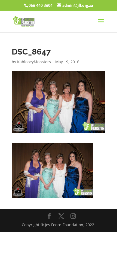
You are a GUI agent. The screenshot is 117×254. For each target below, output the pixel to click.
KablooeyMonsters (34, 61)
